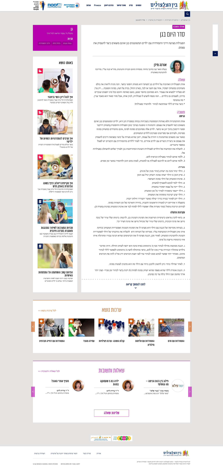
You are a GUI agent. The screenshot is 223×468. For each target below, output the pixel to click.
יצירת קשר (87, 453)
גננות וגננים (67, 43)
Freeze (97, 5)
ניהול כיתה (56, 43)
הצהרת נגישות (39, 453)
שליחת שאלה (111, 413)
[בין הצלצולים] (169, 10)
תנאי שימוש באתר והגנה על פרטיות (64, 453)
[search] (187, 14)
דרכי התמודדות (44, 43)
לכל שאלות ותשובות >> (49, 371)
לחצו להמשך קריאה (135, 284)
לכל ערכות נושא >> (47, 310)
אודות (88, 5)
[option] (171, 330)
